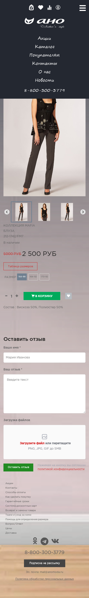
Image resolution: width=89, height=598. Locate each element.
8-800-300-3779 (44, 90)
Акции (44, 38)
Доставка (10, 533)
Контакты (44, 63)
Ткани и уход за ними (18, 515)
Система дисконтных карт (21, 506)
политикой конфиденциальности (61, 469)
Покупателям (44, 54)
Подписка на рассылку (44, 563)
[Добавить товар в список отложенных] (68, 296)
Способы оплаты (15, 492)
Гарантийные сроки (17, 501)
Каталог (44, 46)
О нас (44, 71)
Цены (8, 528)
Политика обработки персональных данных (44, 579)
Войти (58, 7)
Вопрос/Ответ (14, 524)
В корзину (43, 296)
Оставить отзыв (18, 467)
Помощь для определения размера (26, 519)
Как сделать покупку (18, 497)
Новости (44, 79)
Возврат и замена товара (20, 510)
